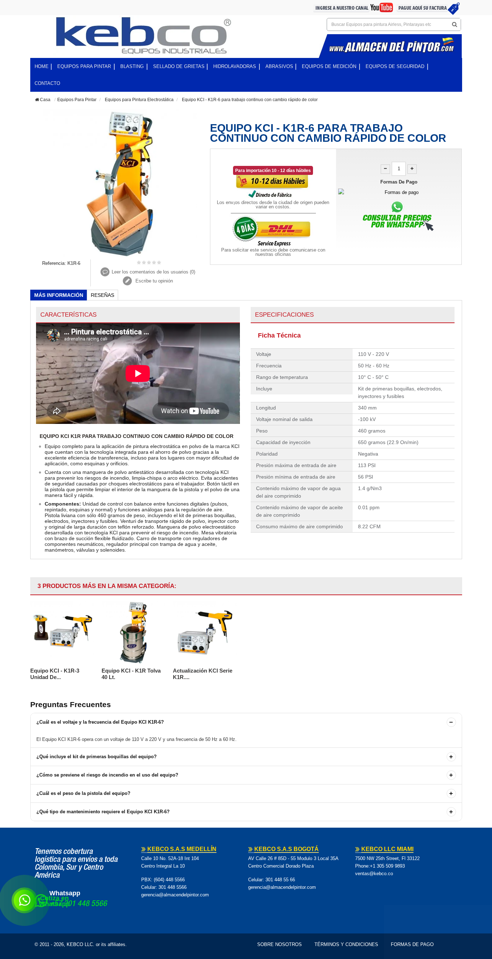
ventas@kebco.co (374, 873)
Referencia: (54, 263)
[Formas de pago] (399, 192)
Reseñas (102, 295)
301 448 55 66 (280, 879)
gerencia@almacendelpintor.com (175, 894)
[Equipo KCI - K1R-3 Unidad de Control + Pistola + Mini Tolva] (62, 632)
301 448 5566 (172, 887)
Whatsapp (64, 893)
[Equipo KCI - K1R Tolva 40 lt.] (134, 632)
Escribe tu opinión (153, 281)
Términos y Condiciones (346, 944)
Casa (44, 99)
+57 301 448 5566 (78, 904)
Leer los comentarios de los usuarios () (153, 272)
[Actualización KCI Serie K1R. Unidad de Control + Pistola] (205, 632)
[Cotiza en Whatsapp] (24, 900)
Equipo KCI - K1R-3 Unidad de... (54, 674)
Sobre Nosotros (279, 944)
